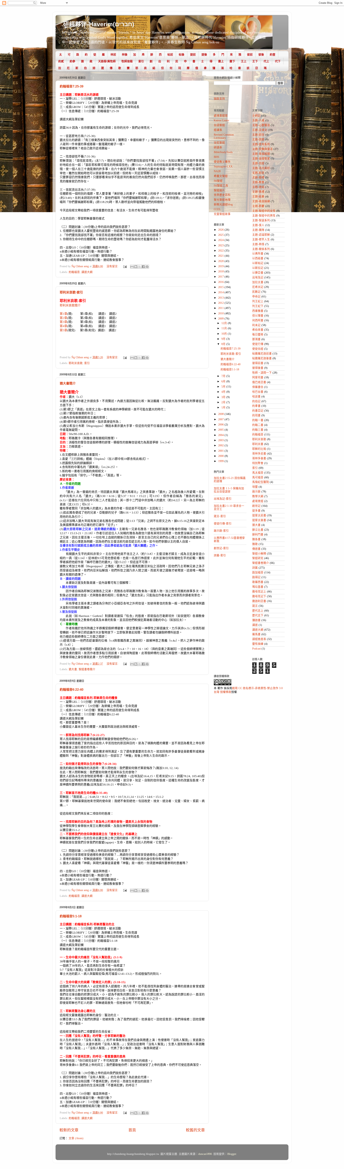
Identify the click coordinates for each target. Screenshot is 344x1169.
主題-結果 (258, 196)
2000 (221, 455)
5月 (223, 386)
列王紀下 (257, 306)
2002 (221, 445)
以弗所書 (257, 253)
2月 (223, 402)
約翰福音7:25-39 (71, 86)
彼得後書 (257, 367)
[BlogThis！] (136, 267)
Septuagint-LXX (223, 166)
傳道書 (256, 548)
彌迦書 (256, 620)
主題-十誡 (258, 120)
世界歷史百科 (222, 194)
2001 (221, 450)
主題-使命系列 (261, 144)
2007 (221, 419)
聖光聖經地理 (222, 199)
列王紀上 (257, 301)
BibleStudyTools (223, 152)
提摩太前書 (259, 515)
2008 (221, 414)
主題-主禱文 (259, 129)
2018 (221, 271)
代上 (266, 61)
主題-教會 (258, 182)
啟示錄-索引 (221, 530)
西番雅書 (257, 310)
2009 (221, 318)
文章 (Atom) (76, 1138)
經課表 (218, 129)
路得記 (256, 577)
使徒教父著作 (222, 161)
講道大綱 (87, 272)
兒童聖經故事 (222, 214)
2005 (221, 429)
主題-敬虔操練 (261, 201)
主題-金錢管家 (261, 158)
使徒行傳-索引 (223, 523)
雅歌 (255, 544)
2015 (221, 287)
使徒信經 (257, 348)
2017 (221, 276)
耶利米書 (257, 444)
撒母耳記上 (259, 591)
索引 (141, 61)
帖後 (181, 54)
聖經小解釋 (259, 553)
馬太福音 (257, 472)
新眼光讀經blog (223, 204)
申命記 (256, 296)
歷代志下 (257, 615)
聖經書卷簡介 (87, 669)
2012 (221, 302)
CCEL (217, 209)
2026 (221, 229)
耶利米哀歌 (76, 363)
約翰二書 (257, 424)
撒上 (221, 61)
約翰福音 (74, 272)
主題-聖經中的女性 (264, 210)
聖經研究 (257, 558)
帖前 (170, 54)
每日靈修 (257, 334)
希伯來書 (257, 329)
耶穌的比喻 (259, 448)
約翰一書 (257, 420)
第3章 (63, 321)
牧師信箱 (127, 61)
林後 (124, 54)
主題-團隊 (258, 229)
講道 (255, 624)
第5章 (63, 330)
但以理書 (257, 315)
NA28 (217, 171)
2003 (221, 440)
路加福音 (257, 572)
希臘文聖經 (221, 176)
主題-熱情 (258, 244)
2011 (221, 308)
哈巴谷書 (257, 391)
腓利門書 (257, 534)
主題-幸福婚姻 (261, 153)
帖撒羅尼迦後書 (262, 358)
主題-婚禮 (258, 177)
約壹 (272, 54)
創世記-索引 (221, 548)
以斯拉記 (257, 267)
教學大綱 (257, 496)
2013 (221, 297)
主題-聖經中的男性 (264, 215)
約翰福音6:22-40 (71, 689)
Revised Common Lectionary (224, 136)
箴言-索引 (220, 516)
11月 (224, 328)
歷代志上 (257, 610)
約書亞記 (257, 410)
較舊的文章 (195, 1130)
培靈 (255, 486)
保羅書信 (257, 386)
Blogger (231, 1153)
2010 (221, 313)
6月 (223, 381)
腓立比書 (257, 529)
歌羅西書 (257, 582)
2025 (221, 234)
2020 (221, 261)
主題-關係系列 (261, 249)
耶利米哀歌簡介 (70, 305)
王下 (255, 61)
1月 (223, 407)
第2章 (63, 317)
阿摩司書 (257, 377)
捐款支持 (219, 98)
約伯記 (256, 401)
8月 (223, 344)
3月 (223, 397)
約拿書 (256, 405)
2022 (221, 250)
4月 (223, 391)
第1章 (63, 313)
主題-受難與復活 (262, 149)
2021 (221, 255)
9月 (223, 338)
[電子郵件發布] (125, 266)
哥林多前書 (259, 453)
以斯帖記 (257, 263)
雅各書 (256, 539)
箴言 (255, 605)
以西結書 (257, 258)
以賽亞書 (257, 272)
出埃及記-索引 (223, 498)
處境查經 (257, 501)
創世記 (256, 505)
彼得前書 (257, 363)
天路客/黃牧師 (107, 61)
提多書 (256, 510)
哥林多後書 (259, 458)
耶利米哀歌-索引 (71, 292)
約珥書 (256, 415)
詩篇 (255, 567)
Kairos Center (221, 120)
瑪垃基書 (257, 586)
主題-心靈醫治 (261, 125)
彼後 (261, 54)
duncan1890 (205, 1153)
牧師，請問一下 (262, 372)
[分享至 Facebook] (143, 267)
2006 (221, 424)
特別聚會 (257, 463)
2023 (221, 245)
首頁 (132, 1130)
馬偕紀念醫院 (260, 482)
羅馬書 (256, 634)
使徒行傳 (257, 344)
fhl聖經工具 (221, 185)
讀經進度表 (259, 639)
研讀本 (218, 147)
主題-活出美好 (261, 168)
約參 (72, 61)
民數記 (256, 291)
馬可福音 (257, 477)
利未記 (256, 325)
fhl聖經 (218, 180)
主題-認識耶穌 (261, 234)
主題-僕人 (258, 225)
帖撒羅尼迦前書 (262, 353)
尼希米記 (257, 286)
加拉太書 (257, 282)
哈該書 (256, 396)
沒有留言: (113, 266)
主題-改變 (258, 139)
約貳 (61, 61)
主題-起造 (258, 172)
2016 (221, 282)
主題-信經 (258, 163)
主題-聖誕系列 (261, 220)
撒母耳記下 (259, 596)
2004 (221, 435)
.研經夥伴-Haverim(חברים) (98, 24)
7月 (223, 376)
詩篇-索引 (220, 555)
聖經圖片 (219, 190)
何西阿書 (257, 320)
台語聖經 (219, 125)
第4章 (63, 326)
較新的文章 (69, 1130)
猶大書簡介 (68, 383)
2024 (221, 240)
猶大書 (73, 669)
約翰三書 (257, 429)
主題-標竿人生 (261, 239)
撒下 (232, 61)
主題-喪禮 (258, 191)
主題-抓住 (258, 134)
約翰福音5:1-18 (71, 916)
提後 (204, 54)
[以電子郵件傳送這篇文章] (132, 267)
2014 (221, 292)
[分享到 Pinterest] (147, 267)
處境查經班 (221, 115)
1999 (221, 461)
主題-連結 (258, 186)
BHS (216, 156)
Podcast (256, 648)
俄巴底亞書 (259, 382)
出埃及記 (257, 277)
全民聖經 (219, 142)
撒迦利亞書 (259, 601)
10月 (224, 333)
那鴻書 (256, 339)
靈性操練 (257, 643)
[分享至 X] (140, 267)
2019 (221, 266)
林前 (113, 54)
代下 (277, 61)
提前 (193, 54)
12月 (224, 323)
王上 (243, 61)
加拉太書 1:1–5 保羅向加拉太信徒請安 (229, 490)
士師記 (256, 115)
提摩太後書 (259, 520)
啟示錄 (256, 491)
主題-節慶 (258, 206)
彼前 (250, 54)
